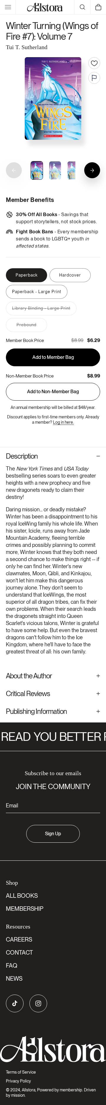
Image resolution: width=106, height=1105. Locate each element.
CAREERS (19, 939)
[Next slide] (92, 170)
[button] (8, 7)
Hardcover (70, 275)
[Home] (45, 7)
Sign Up (53, 833)
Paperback (27, 275)
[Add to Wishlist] (94, 63)
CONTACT (19, 952)
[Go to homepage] (53, 1049)
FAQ (11, 965)
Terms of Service (21, 1072)
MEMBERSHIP (24, 908)
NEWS (14, 978)
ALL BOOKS (22, 895)
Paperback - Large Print (36, 291)
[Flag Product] (94, 78)
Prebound (31, 327)
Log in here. (63, 422)
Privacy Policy (18, 1081)
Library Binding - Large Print (44, 310)
